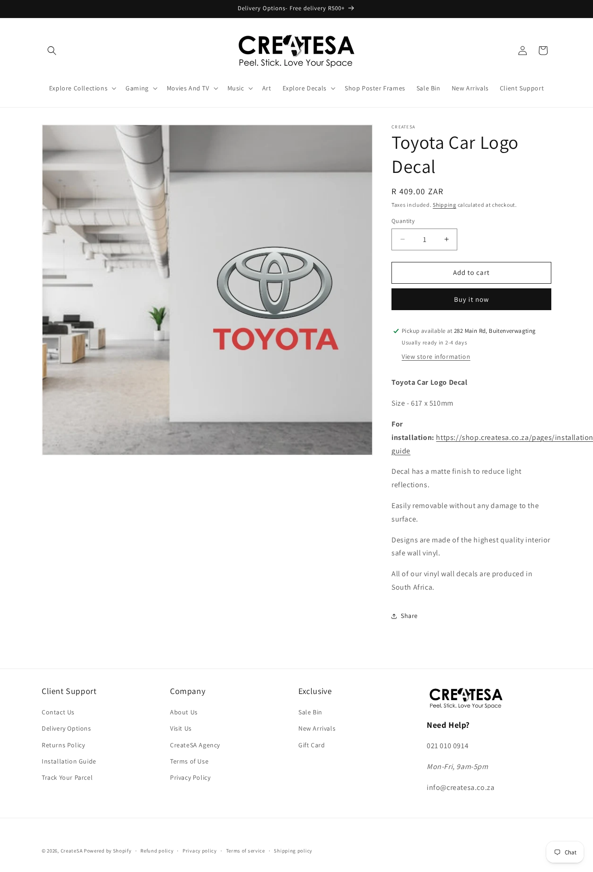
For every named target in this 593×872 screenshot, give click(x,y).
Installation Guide (69, 761)
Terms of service (245, 850)
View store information (436, 356)
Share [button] (409, 615)
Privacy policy (200, 850)
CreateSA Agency (195, 745)
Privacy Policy (190, 777)
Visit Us (181, 729)
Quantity (403, 221)
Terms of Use (189, 761)
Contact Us (58, 712)
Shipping (444, 204)
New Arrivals (316, 729)
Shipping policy (293, 850)
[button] (52, 50)
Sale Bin (310, 712)
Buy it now (471, 299)
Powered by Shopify (108, 850)
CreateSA (72, 850)
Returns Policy (63, 745)
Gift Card (311, 745)
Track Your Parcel (67, 777)
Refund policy (156, 850)
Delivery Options (66, 729)
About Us (184, 712)
